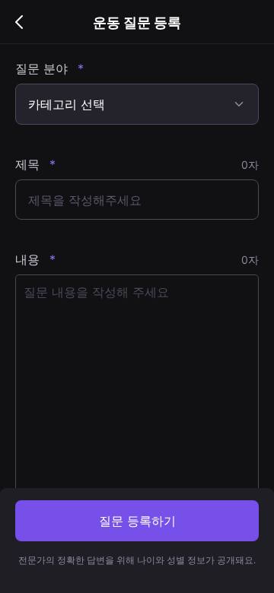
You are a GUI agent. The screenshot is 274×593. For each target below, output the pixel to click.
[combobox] (137, 104)
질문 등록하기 (137, 520)
